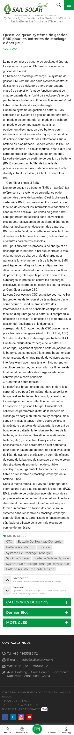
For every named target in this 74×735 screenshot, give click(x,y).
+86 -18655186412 (25, 653)
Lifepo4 (44, 547)
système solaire (17, 558)
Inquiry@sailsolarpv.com (36, 659)
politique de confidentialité (23, 704)
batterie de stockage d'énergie (48, 61)
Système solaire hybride (52, 558)
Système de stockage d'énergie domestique (37, 564)
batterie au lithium (20, 547)
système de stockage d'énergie (28, 553)
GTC (9, 541)
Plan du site (12, 700)
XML (26, 700)
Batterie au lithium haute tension (30, 569)
